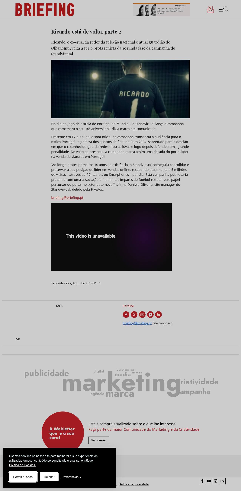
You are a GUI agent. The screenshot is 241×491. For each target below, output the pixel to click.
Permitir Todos (23, 477)
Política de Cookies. (22, 465)
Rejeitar (49, 477)
